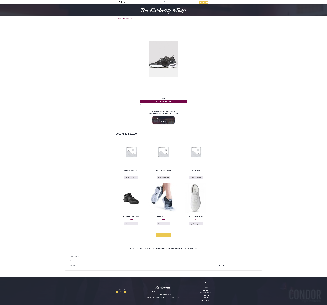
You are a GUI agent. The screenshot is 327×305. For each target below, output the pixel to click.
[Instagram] (121, 292)
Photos (175, 2)
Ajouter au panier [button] (131, 177)
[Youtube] (125, 292)
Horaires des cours (205, 292)
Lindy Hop (205, 290)
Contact (185, 2)
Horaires (153, 2)
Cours (146, 2)
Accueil (141, 2)
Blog (179, 2)
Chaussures (205, 297)
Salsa (205, 285)
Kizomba (205, 287)
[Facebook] (117, 292)
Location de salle (205, 300)
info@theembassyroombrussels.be (163, 292)
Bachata (205, 282)
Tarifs (159, 2)
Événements (205, 295)
